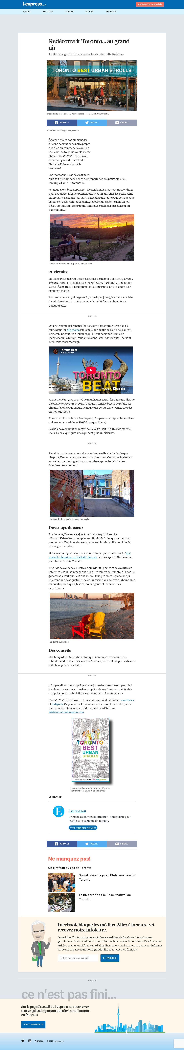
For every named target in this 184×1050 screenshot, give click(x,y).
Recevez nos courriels (150, 4)
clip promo (73, 330)
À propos (39, 1040)
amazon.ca (127, 700)
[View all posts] (83, 827)
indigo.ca (57, 704)
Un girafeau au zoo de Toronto (69, 868)
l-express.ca (77, 810)
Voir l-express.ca (33, 1024)
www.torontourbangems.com (66, 712)
